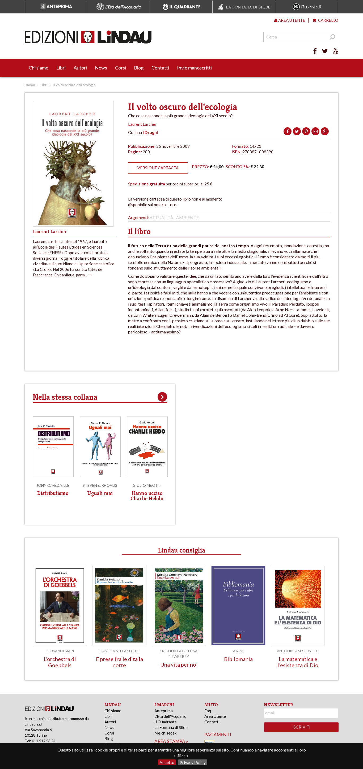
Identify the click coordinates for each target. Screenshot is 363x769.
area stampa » (171, 741)
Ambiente (187, 217)
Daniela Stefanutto (119, 651)
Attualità (161, 217)
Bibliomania (238, 659)
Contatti (160, 68)
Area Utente (215, 716)
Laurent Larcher (142, 124)
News (101, 68)
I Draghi (150, 132)
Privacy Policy (193, 762)
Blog (138, 68)
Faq (207, 710)
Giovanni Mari (59, 651)
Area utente (291, 20)
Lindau (30, 85)
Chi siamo (38, 68)
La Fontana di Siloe (171, 727)
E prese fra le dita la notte (119, 662)
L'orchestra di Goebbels (60, 662)
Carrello (327, 20)
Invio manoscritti (194, 68)
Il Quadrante (165, 721)
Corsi (120, 68)
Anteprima (163, 710)
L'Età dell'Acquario (170, 716)
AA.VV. (238, 651)
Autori (80, 68)
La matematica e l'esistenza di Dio (297, 662)
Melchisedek (165, 733)
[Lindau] (127, 37)
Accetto (166, 762)
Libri (61, 68)
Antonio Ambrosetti (298, 651)
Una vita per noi (179, 664)
